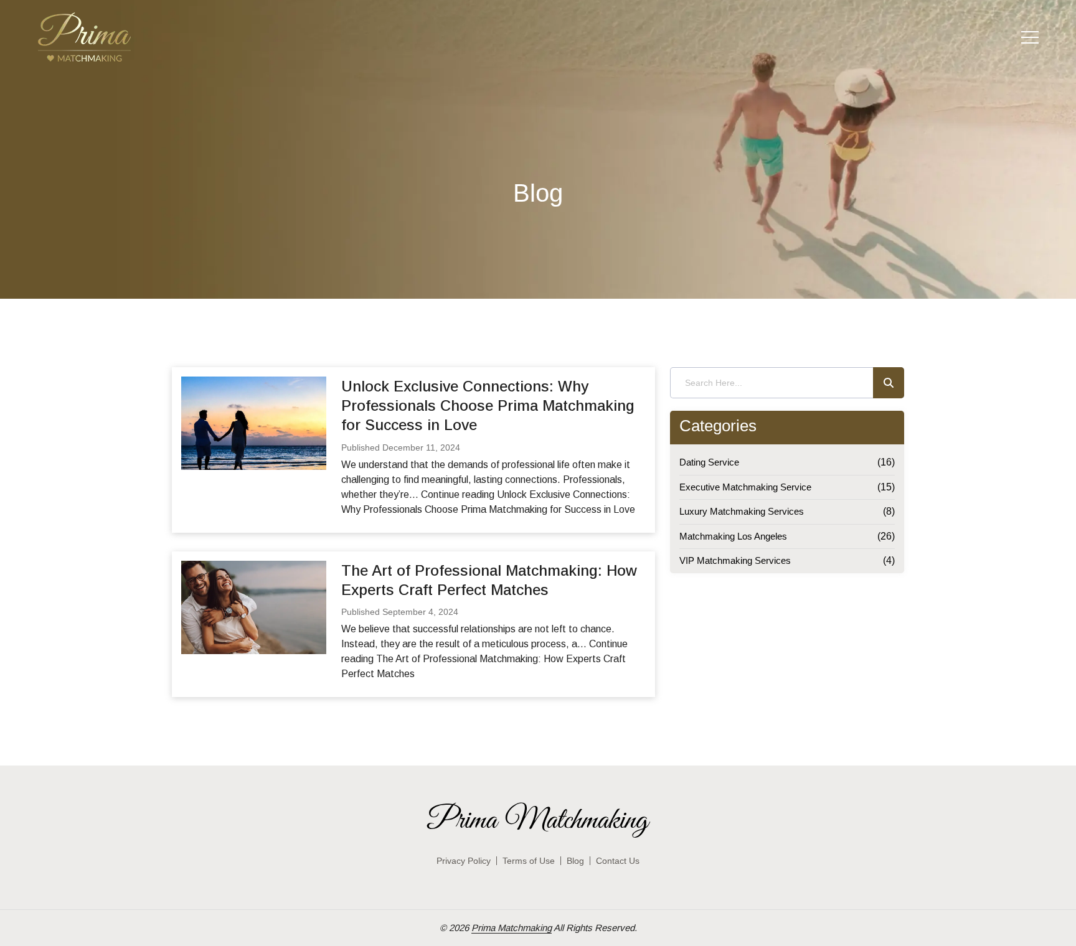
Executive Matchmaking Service (745, 487)
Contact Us (617, 861)
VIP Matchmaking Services (735, 560)
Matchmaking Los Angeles (733, 536)
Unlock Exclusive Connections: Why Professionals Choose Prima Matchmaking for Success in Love (488, 405)
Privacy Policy (464, 861)
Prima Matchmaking (511, 927)
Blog (575, 861)
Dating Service (709, 462)
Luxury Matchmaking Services (741, 511)
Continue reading (484, 659)
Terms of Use (529, 861)
